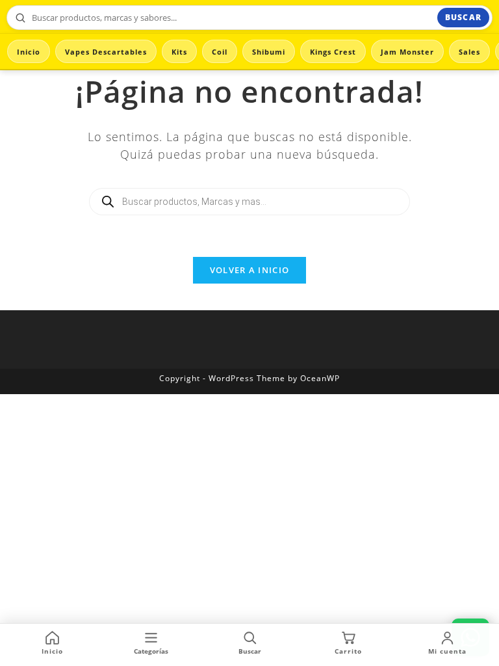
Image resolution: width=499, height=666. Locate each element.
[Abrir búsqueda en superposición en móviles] (249, 201)
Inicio (28, 52)
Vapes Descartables (106, 52)
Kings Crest (333, 52)
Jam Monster (407, 52)
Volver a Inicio (250, 270)
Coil (219, 52)
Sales (469, 52)
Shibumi (268, 52)
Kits (179, 52)
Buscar (463, 17)
